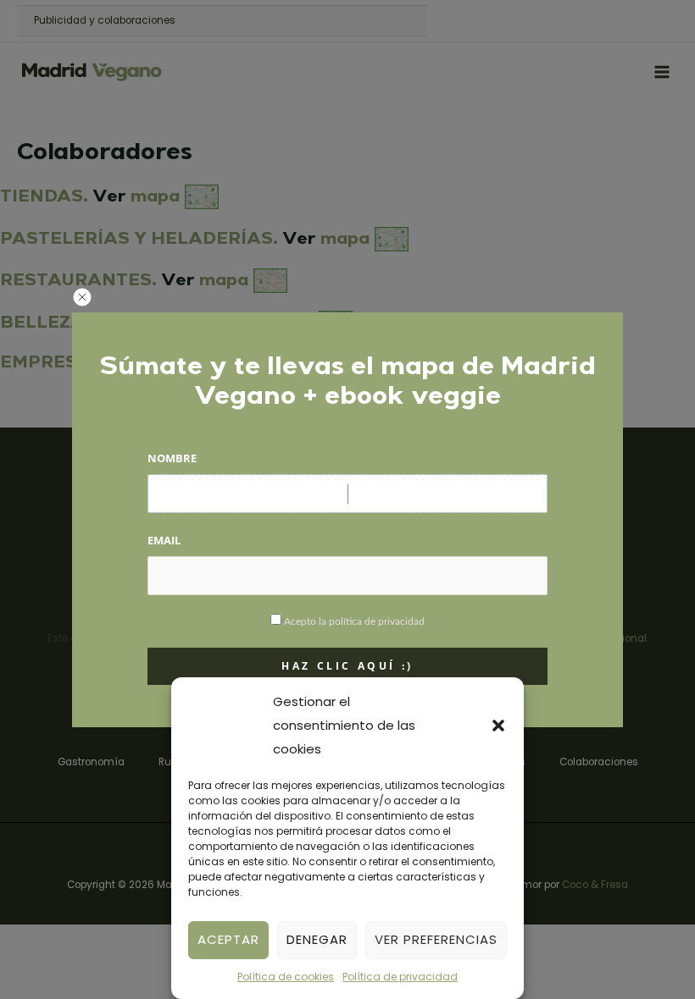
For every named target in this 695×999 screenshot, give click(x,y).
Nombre (172, 458)
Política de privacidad (400, 976)
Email (164, 540)
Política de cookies (285, 976)
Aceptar (228, 939)
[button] (498, 725)
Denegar (317, 939)
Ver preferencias (436, 939)
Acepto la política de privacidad (354, 621)
